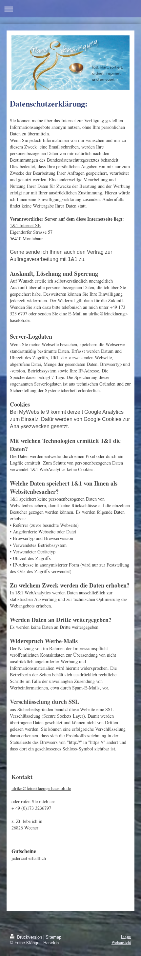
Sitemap (53, 937)
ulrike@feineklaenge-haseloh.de (41, 788)
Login (126, 936)
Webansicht (121, 942)
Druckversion (29, 937)
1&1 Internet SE (25, 225)
